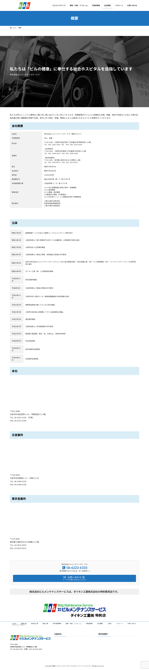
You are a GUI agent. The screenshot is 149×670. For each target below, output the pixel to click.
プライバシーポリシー (19, 625)
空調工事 (24, 623)
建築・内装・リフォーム (73, 623)
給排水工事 (34, 623)
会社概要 (100, 623)
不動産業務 (89, 623)
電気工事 (45, 623)
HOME (14, 623)
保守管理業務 (57, 623)
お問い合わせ (131, 623)
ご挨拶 (109, 623)
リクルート (119, 623)
